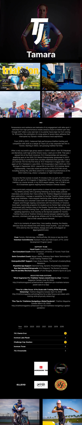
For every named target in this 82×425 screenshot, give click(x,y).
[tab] (20, 328)
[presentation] (20, 327)
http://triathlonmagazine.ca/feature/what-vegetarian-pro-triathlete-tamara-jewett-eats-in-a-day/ (41, 283)
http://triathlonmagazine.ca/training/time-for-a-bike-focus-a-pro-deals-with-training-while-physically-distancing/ (41, 295)
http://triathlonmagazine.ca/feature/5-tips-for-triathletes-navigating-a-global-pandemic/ (41, 307)
